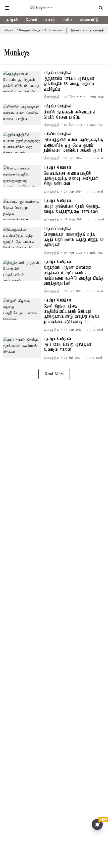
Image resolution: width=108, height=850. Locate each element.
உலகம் (50, 20)
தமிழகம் (12, 20)
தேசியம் (31, 20)
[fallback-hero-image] (23, 85)
